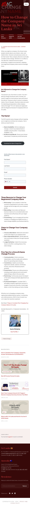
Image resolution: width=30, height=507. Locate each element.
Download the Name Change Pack (12, 143)
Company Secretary (5, 388)
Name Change (7, 338)
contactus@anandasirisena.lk (8, 453)
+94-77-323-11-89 (13, 455)
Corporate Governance (15, 388)
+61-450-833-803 (22, 469)
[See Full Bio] (18, 332)
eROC (4, 412)
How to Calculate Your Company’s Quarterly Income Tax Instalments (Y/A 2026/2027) (13, 353)
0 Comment (20, 34)
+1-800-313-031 (5, 469)
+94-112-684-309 (21, 453)
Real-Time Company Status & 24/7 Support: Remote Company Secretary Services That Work (14, 393)
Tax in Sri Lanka (7, 371)
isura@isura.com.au (6, 467)
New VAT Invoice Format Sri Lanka (10, 376)
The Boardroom (25, 388)
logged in (10, 436)
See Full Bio (14, 332)
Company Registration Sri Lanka (11, 46)
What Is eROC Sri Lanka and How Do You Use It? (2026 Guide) (14, 417)
